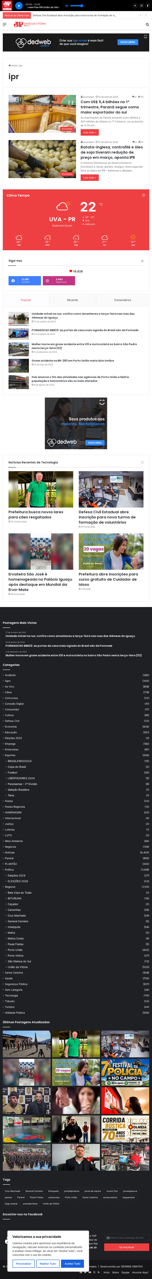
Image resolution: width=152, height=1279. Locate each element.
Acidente (10, 675)
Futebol (12, 772)
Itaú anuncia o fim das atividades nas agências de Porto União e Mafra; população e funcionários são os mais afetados (80, 379)
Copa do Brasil (17, 766)
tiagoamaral (129, 1197)
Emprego (10, 743)
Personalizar (23, 1263)
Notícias (10, 852)
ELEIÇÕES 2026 (18, 881)
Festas (9, 801)
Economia (11, 726)
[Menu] (4, 26)
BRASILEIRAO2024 (20, 761)
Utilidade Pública (15, 1012)
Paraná (9, 858)
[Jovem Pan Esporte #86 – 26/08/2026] (125, 1128)
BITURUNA (15, 898)
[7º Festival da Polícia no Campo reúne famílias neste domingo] (125, 1072)
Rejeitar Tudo (48, 1263)
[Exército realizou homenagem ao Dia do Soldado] (27, 1157)
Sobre (115, 1272)
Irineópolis (14, 927)
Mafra (11, 932)
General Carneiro (18, 921)
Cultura (9, 715)
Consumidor (12, 709)
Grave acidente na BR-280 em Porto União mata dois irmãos (73, 360)
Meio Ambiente (14, 841)
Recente (72, 300)
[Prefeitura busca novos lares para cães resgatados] (41, 489)
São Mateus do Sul (19, 961)
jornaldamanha (71, 1191)
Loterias (10, 829)
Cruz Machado (17, 915)
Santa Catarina (14, 972)
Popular (26, 300)
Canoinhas (14, 909)
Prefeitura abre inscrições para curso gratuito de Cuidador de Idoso (108, 579)
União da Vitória (18, 967)
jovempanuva (130, 1191)
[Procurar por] (147, 26)
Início (14, 65)
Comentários (122, 300)
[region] (48, 1251)
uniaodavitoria (30, 1203)
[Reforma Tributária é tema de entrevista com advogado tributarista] (76, 1157)
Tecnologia (11, 995)
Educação (11, 732)
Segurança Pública (16, 984)
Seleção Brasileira (18, 789)
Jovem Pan (112, 1191)
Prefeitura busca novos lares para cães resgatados (36, 514)
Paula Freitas (15, 944)
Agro (8, 680)
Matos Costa (16, 938)
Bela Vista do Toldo (20, 892)
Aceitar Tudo (72, 1263)
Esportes (10, 755)
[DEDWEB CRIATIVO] (76, 42)
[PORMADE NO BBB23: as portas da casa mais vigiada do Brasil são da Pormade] (19, 334)
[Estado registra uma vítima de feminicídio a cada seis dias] (76, 1100)
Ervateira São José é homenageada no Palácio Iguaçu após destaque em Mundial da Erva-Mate (40, 582)
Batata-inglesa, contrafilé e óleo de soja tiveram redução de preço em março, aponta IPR (112, 152)
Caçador (13, 904)
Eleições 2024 (13, 738)
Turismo (9, 1006)
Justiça (9, 823)
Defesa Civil (12, 720)
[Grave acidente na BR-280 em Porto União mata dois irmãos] (19, 366)
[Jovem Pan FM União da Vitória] (29, 24)
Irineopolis (53, 1191)
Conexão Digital (14, 703)
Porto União (15, 949)
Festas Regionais (15, 806)
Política (9, 869)
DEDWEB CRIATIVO (132, 1266)
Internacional (13, 818)
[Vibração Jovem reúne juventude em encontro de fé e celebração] (76, 1128)
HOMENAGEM (13, 812)
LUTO (8, 835)
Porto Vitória (15, 955)
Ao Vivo (9, 686)
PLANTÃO (11, 863)
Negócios (10, 846)
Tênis (11, 795)
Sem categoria (13, 989)
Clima (8, 692)
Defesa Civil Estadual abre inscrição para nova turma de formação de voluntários (107, 517)
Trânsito (10, 1001)
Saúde (9, 978)
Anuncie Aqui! (140, 1272)
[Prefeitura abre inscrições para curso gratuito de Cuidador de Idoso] (111, 551)
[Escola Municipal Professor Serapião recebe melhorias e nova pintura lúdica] (27, 1128)
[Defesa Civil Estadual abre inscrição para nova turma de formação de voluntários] (111, 489)
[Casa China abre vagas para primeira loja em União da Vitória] (125, 1157)
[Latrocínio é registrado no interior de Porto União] (27, 1100)
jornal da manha (93, 1191)
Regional (10, 886)
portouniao (54, 1197)
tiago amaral (11, 1203)
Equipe (126, 1272)
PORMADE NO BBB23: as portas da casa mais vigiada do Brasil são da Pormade (85, 330)
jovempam (88, 96)
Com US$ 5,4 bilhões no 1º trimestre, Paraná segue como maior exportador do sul (110, 107)
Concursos (11, 698)
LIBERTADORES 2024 (21, 778)
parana (8, 1197)
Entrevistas (11, 749)
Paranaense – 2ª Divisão (22, 783)
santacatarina (110, 1197)
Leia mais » (89, 132)
